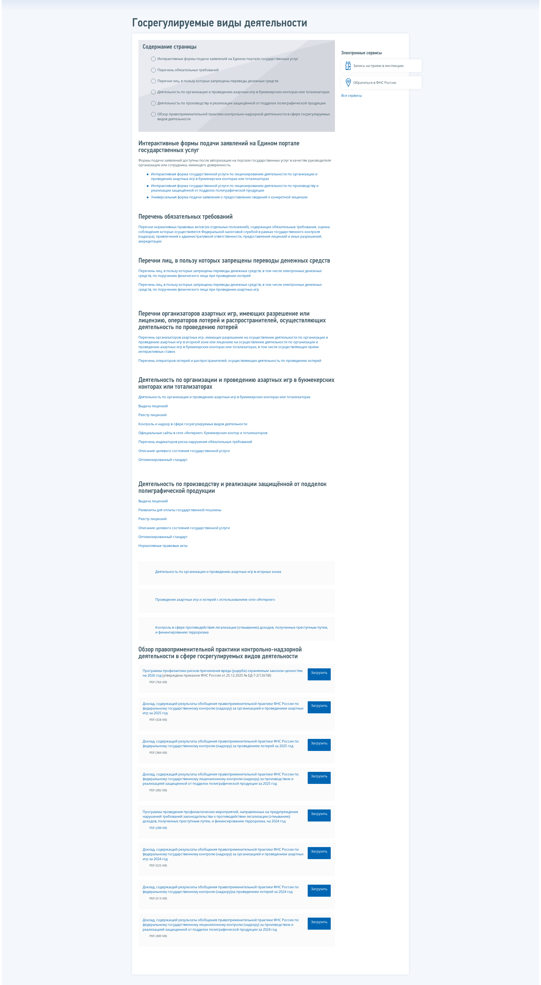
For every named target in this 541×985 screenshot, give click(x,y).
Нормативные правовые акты (162, 545)
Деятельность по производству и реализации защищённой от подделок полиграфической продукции (241, 103)
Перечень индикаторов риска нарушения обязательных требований (195, 441)
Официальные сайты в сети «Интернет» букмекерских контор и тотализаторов (202, 433)
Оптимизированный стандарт (162, 459)
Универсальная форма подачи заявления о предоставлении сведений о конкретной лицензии (229, 197)
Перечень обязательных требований (188, 70)
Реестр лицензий (152, 415)
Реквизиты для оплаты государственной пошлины (179, 510)
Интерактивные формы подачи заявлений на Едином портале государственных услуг (227, 58)
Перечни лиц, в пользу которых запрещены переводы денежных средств (217, 81)
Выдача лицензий (153, 406)
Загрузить (319, 672)
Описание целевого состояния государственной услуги (184, 450)
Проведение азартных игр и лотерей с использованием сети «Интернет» (215, 599)
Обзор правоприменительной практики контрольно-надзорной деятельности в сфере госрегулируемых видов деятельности (243, 116)
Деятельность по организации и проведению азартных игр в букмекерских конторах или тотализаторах (243, 92)
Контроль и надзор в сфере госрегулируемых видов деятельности (192, 424)
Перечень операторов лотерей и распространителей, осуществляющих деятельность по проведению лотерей (229, 360)
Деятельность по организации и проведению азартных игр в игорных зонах (218, 571)
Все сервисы (351, 95)
